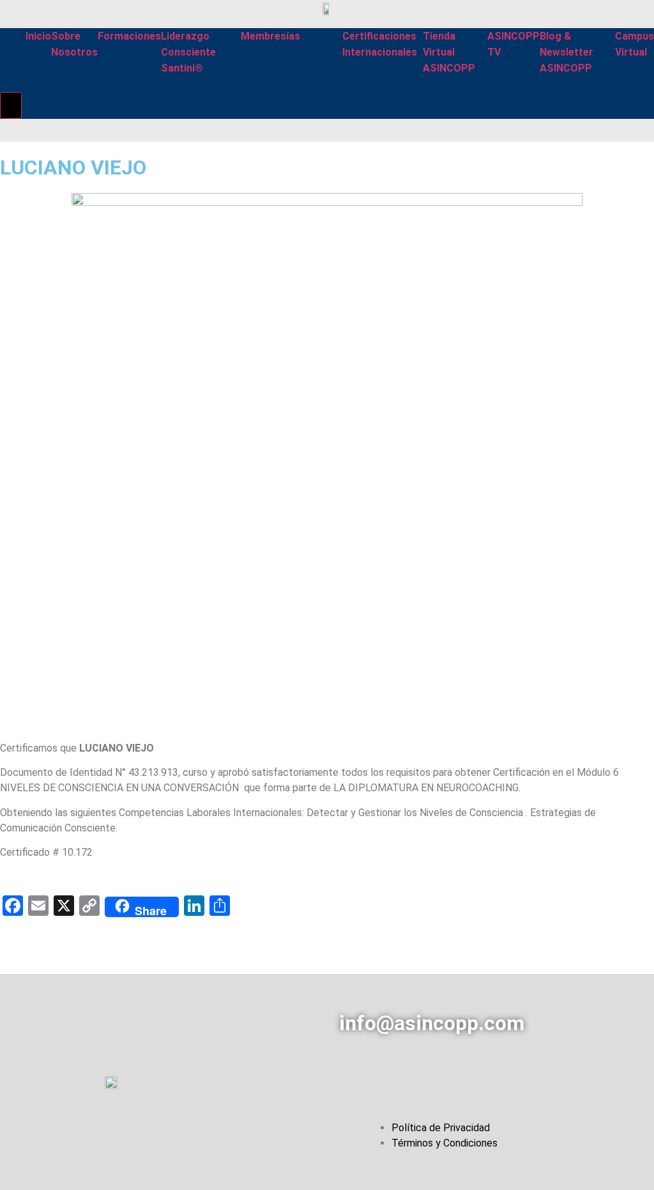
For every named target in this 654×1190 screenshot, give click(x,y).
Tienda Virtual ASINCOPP (449, 52)
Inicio (38, 36)
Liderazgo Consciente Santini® (188, 52)
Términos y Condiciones (445, 1143)
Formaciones (129, 36)
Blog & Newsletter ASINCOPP (566, 52)
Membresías (270, 36)
